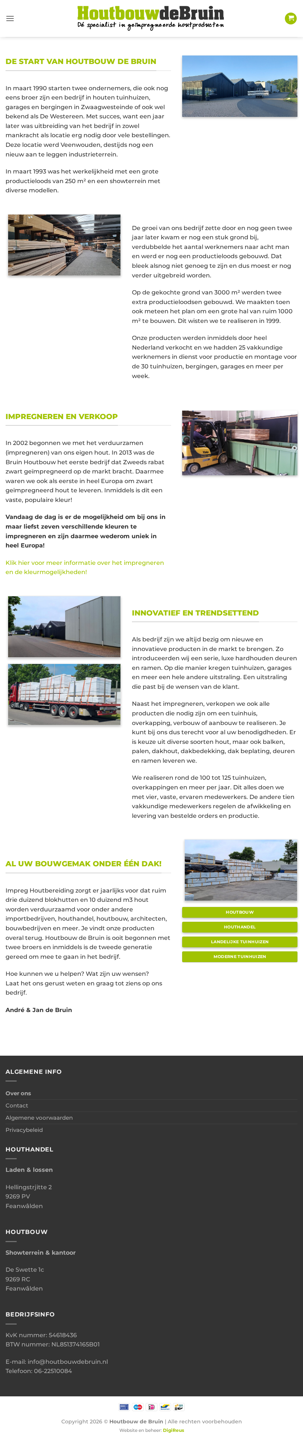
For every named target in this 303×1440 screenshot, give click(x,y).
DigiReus (173, 1430)
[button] (10, 18)
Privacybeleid (24, 1129)
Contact (17, 1105)
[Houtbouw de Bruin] (151, 18)
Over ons (18, 1093)
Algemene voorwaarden (39, 1117)
